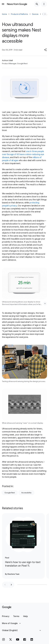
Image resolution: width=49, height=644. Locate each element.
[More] (45, 304)
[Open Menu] (3, 4)
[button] (45, 50)
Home (4, 14)
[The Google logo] (6, 607)
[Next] (45, 14)
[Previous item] (5, 585)
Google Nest (10, 492)
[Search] (37, 4)
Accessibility (26, 492)
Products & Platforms (19, 14)
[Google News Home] (17, 4)
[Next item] (11, 585)
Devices (35, 14)
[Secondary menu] (44, 4)
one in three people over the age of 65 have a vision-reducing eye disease (23, 154)
